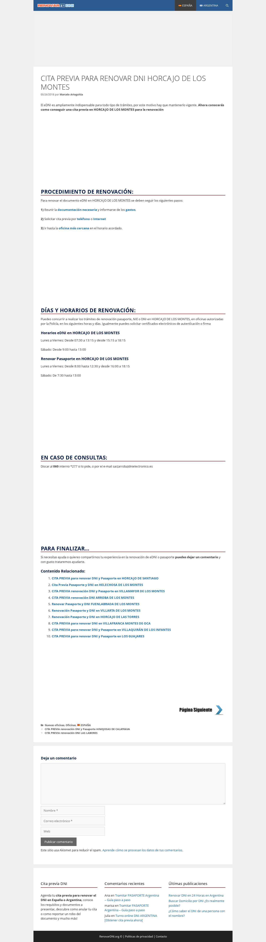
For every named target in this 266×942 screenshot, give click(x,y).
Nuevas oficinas (54, 725)
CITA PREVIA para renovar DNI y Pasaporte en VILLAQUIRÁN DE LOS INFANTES (111, 630)
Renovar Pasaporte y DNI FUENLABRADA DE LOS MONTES (95, 604)
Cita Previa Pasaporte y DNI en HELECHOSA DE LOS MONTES (97, 585)
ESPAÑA (186, 5)
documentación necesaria (77, 210)
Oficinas (71, 725)
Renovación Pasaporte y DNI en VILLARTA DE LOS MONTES (96, 610)
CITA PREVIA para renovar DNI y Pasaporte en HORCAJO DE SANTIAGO (105, 578)
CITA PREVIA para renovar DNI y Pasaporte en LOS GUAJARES (98, 636)
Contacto (161, 936)
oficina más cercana (74, 228)
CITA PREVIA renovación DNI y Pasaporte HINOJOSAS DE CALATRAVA (87, 729)
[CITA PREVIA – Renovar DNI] (58, 5)
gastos (130, 210)
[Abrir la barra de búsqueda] (227, 5)
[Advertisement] (133, 39)
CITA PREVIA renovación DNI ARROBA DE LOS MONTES (93, 598)
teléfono (83, 219)
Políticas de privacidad (139, 936)
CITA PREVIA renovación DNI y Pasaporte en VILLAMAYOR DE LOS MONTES (108, 591)
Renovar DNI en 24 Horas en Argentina (196, 895)
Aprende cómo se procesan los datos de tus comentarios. (142, 850)
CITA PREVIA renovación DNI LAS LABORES (71, 733)
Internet (99, 219)
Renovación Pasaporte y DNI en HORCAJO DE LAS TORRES (95, 617)
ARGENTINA (210, 5)
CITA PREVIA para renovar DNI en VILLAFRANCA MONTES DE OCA (101, 623)
